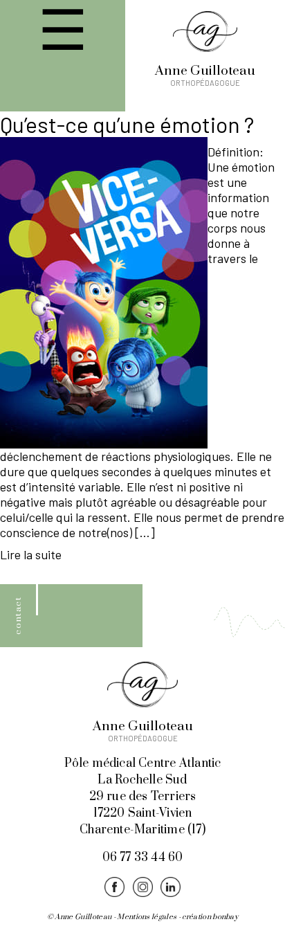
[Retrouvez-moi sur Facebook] (115, 888)
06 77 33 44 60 (142, 857)
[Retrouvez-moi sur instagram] (142, 888)
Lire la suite (31, 554)
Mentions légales (146, 917)
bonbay (225, 917)
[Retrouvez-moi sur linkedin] (170, 888)
